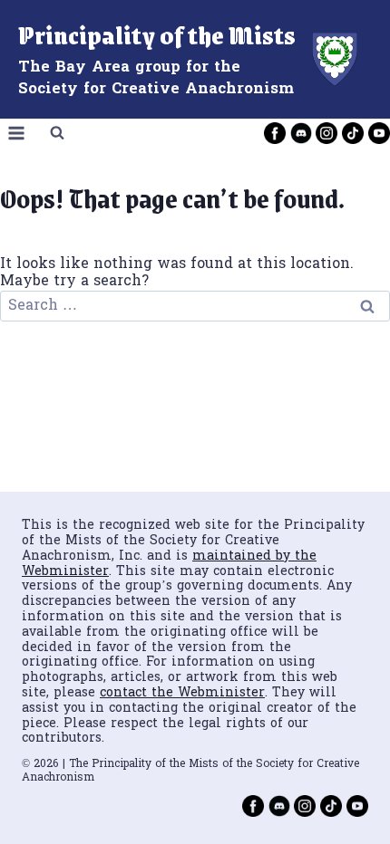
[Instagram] (326, 133)
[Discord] (301, 133)
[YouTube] (379, 133)
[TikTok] (353, 133)
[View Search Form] (57, 133)
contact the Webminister (182, 693)
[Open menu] (17, 133)
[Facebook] (275, 133)
